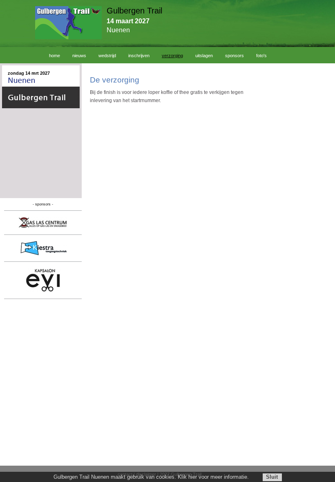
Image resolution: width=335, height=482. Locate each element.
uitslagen (204, 55)
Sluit (272, 477)
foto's (261, 55)
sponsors (234, 55)
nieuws (79, 55)
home (54, 55)
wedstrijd (107, 55)
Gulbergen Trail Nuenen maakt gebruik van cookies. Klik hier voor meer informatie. (151, 477)
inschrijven (139, 55)
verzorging (172, 55)
